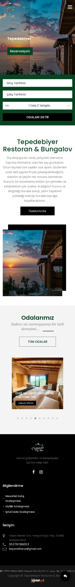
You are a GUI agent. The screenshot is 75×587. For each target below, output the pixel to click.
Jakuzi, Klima (37, 388)
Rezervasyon (20, 51)
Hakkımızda (37, 211)
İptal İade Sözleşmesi (20, 512)
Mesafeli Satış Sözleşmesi (14, 498)
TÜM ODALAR (37, 341)
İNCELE (37, 393)
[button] (3, 45)
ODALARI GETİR (37, 117)
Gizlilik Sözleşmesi (17, 506)
